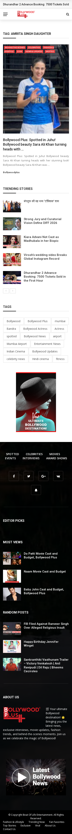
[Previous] (6, 291)
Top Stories (9, 825)
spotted (12, 336)
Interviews (31, 458)
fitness (60, 359)
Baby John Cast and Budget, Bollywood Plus (44, 591)
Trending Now (37, 822)
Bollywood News (35, 336)
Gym (19, 51)
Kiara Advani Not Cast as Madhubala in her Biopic (41, 239)
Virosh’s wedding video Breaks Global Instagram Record (45, 257)
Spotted (50, 51)
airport (57, 336)
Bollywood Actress (35, 329)
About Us (50, 825)
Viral (37, 825)
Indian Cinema (16, 351)
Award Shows (56, 458)
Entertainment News (47, 344)
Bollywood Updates (45, 351)
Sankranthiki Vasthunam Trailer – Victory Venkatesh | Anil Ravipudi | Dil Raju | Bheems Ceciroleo (46, 665)
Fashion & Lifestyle (13, 822)
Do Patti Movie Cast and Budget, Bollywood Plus (41, 555)
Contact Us (9, 829)
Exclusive (26, 825)
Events (10, 458)
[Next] (13, 291)
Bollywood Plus (38, 321)
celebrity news (16, 359)
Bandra (11, 329)
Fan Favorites (56, 822)
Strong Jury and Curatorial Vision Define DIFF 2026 (42, 221)
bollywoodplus (11, 172)
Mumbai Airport (17, 344)
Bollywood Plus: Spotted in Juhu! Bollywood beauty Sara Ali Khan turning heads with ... (34, 144)
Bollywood (13, 321)
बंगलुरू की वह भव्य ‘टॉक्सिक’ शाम (41, 201)
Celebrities (34, 47)
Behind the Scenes (15, 47)
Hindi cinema (40, 359)
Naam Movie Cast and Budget (45, 571)
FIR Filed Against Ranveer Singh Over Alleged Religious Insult (46, 626)
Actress (59, 329)
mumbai (60, 321)
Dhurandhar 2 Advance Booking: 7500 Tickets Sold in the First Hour (45, 276)
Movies (54, 454)
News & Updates (34, 51)
